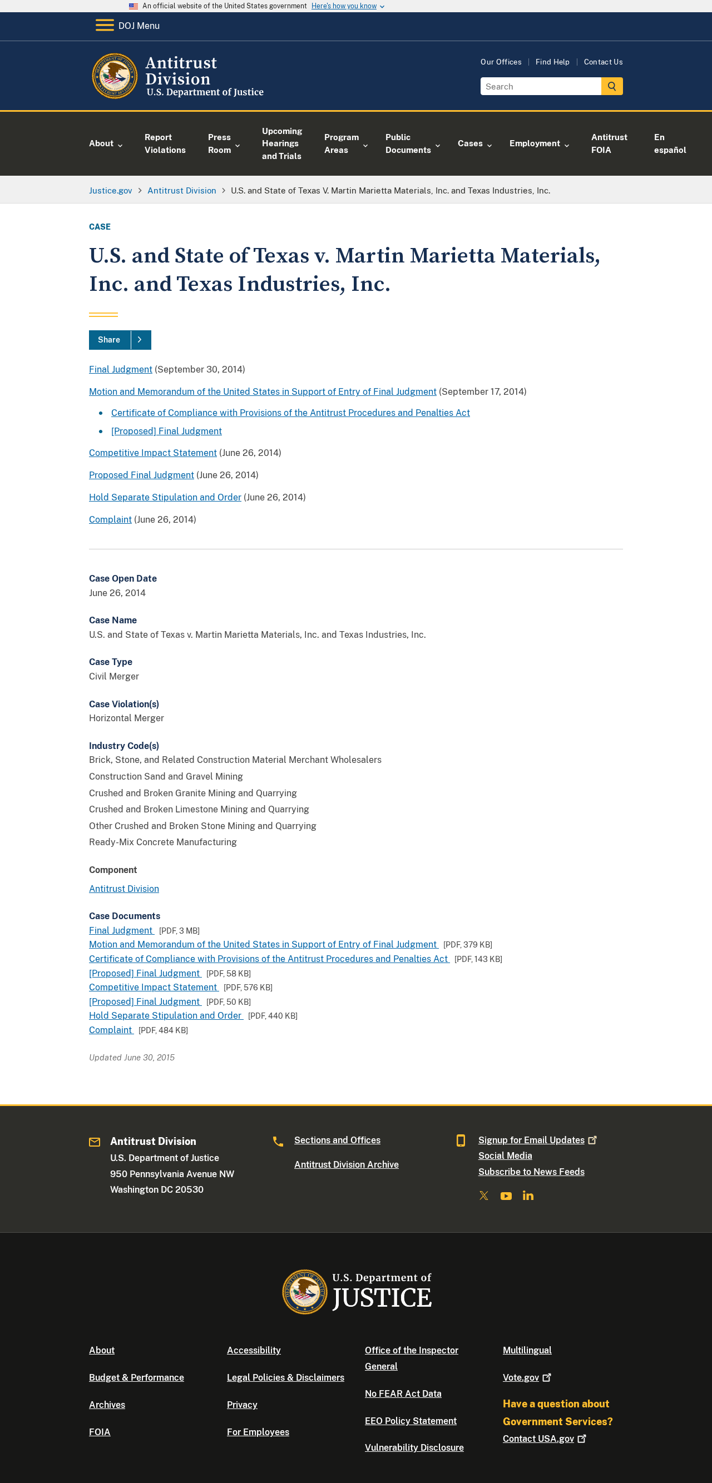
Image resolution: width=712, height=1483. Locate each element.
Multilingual (527, 1350)
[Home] (179, 97)
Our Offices (501, 62)
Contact (538, 1439)
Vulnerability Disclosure (414, 1447)
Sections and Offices (337, 1140)
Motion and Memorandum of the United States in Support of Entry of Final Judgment (263, 391)
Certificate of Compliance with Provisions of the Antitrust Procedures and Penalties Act (290, 413)
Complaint (110, 519)
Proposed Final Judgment (141, 475)
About (102, 1350)
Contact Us (603, 62)
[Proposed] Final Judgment (166, 431)
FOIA (100, 1432)
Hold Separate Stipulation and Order (165, 497)
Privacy (242, 1405)
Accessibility (254, 1350)
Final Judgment (120, 369)
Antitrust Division (124, 889)
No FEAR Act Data (403, 1393)
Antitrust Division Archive (346, 1164)
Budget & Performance (136, 1377)
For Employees (258, 1432)
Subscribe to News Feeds (531, 1172)
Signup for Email (531, 1140)
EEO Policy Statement (411, 1421)
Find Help (553, 62)
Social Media (505, 1155)
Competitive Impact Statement (153, 453)
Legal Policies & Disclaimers (285, 1377)
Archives (107, 1405)
